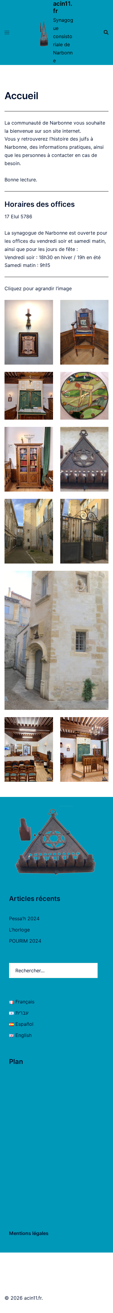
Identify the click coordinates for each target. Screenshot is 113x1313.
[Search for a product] (106, 32)
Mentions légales (29, 1233)
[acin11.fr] (44, 32)
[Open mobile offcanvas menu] (7, 32)
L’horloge (19, 930)
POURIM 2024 (25, 941)
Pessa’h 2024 (24, 918)
